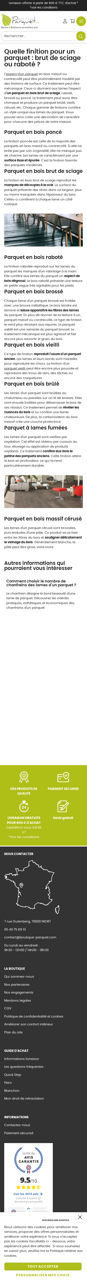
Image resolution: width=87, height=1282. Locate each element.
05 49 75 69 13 (15, 929)
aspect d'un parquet (22, 74)
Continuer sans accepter (55, 1220)
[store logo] (20, 19)
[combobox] (43, 36)
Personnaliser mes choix (43, 1275)
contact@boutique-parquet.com (30, 937)
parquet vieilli (15, 368)
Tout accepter (43, 1266)
